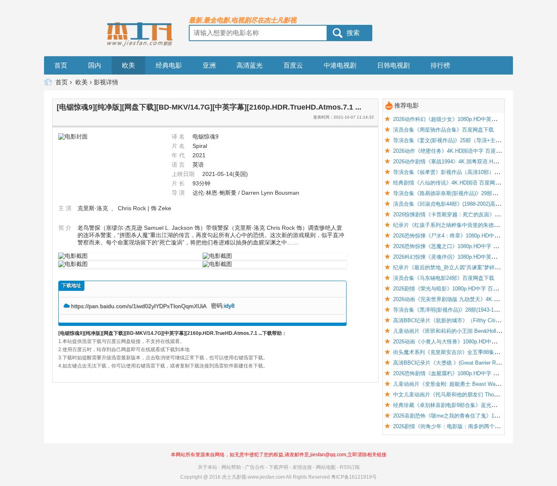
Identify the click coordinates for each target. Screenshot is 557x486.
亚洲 (209, 65)
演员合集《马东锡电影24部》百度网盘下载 (443, 278)
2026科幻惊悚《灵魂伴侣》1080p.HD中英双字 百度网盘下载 (464, 257)
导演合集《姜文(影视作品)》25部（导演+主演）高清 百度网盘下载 (471, 140)
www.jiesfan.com (266, 477)
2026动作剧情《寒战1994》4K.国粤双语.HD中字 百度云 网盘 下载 (471, 161)
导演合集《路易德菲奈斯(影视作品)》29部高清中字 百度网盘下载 (470, 193)
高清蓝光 (250, 65)
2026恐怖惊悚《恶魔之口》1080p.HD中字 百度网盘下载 (459, 246)
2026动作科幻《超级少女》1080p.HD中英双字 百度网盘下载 (464, 119)
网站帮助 (231, 467)
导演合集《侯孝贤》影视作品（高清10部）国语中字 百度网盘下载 (471, 172)
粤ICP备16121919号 (354, 477)
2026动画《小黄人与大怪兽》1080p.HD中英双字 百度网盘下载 (467, 342)
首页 (60, 65)
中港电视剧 (340, 65)
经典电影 (169, 65)
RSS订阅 (350, 467)
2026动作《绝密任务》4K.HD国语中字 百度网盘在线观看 (460, 151)
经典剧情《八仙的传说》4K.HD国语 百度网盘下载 (452, 183)
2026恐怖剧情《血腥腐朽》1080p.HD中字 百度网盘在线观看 (464, 373)
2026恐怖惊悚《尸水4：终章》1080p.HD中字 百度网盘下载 (463, 236)
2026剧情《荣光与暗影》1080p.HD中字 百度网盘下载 (456, 289)
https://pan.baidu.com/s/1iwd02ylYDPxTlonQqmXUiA (139, 306)
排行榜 (440, 65)
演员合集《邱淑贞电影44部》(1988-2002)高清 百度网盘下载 (463, 204)
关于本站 (207, 467)
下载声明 (278, 467)
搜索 (353, 32)
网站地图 (326, 467)
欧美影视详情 (96, 82)
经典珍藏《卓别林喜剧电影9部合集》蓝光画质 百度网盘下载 (464, 405)
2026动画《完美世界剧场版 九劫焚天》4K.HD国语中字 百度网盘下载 (474, 299)
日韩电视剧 (393, 65)
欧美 (128, 65)
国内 (94, 65)
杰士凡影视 (234, 477)
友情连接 (302, 467)
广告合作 (255, 467)
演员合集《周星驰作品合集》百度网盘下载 (443, 130)
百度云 (293, 65)
